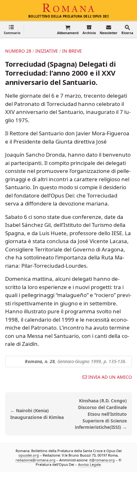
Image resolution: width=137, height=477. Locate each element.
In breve (72, 51)
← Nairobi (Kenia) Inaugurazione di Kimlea (37, 413)
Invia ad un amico (110, 377)
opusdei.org (28, 455)
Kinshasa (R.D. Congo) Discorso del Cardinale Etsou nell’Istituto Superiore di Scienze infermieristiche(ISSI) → (101, 414)
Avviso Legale (89, 464)
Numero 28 (18, 51)
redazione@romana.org (35, 460)
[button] (12, 29)
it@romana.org (102, 460)
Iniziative (46, 51)
